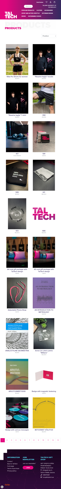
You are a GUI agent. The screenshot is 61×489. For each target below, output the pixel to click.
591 (44, 154)
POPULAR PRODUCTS (28, 10)
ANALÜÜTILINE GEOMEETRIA (17, 351)
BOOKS (24, 16)
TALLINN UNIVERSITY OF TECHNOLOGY (49, 6)
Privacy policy (11, 471)
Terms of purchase (13, 468)
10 (43, 440)
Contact (9, 461)
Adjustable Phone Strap (17, 310)
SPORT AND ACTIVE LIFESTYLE (31, 13)
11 (48, 440)
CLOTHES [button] (39, 10)
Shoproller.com (7, 484)
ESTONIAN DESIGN (47, 13)
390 (44, 115)
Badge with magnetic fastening (44, 391)
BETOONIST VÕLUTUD (44, 430)
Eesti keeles (40, 2)
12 (53, 440)
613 (17, 231)
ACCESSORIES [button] (48, 10)
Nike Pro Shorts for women (17, 77)
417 (17, 154)
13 (58, 440)
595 (17, 192)
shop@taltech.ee (48, 477)
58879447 (46, 475)
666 (43, 231)
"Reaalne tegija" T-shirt (17, 115)
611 (44, 192)
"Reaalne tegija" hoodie (44, 77)
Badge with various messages (17, 430)
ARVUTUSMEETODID (17, 391)
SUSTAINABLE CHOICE (34, 16)
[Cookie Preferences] (2, 487)
